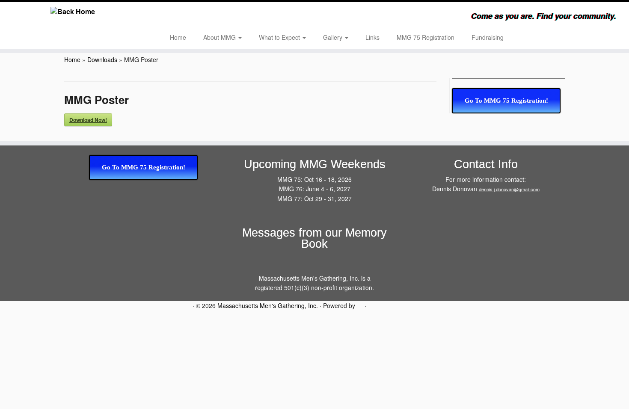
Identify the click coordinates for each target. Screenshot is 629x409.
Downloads (102, 59)
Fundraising (488, 37)
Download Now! (88, 120)
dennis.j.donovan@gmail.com (509, 189)
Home (178, 37)
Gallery (333, 37)
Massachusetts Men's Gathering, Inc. (267, 305)
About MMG (220, 37)
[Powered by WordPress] (360, 305)
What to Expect (280, 37)
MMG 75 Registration (425, 37)
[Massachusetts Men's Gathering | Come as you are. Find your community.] (72, 11)
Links (372, 37)
